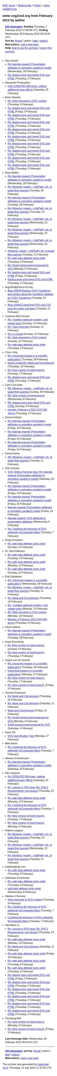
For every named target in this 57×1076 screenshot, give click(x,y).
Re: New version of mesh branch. (26, 370)
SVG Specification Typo (21, 736)
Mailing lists (24, 5)
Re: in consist (15, 334)
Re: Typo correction (18, 326)
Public (37, 5)
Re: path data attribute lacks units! (26, 258)
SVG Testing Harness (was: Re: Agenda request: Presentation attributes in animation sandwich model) (30, 475)
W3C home (9, 5)
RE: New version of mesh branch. (26, 395)
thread (18, 40)
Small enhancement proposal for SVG (29, 724)
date (35, 40)
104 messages (13, 26)
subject (44, 40)
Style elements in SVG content (25, 899)
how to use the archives (25, 48)
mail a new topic (30, 44)
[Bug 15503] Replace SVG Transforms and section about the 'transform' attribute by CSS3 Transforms (30, 294)
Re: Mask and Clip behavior (23, 598)
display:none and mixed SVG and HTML (30, 279)
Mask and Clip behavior (21, 710)
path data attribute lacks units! (24, 888)
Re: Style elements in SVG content (27, 101)
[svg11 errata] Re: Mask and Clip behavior (31, 363)
